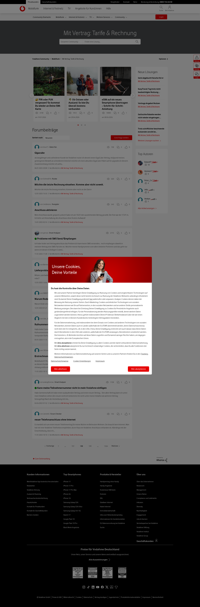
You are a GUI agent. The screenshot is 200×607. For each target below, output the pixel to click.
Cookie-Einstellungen (82, 361)
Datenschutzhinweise (59, 361)
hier (91, 299)
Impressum (100, 361)
